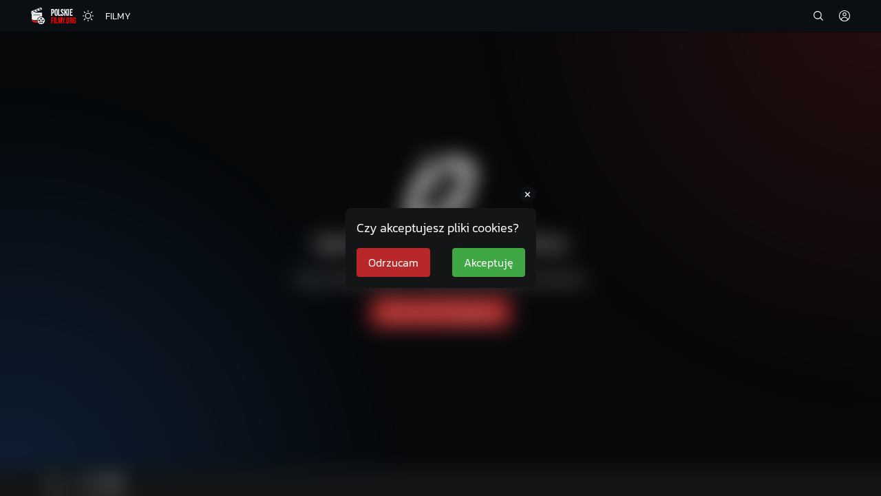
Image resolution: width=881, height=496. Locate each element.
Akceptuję (488, 262)
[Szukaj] (818, 16)
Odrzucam (393, 262)
